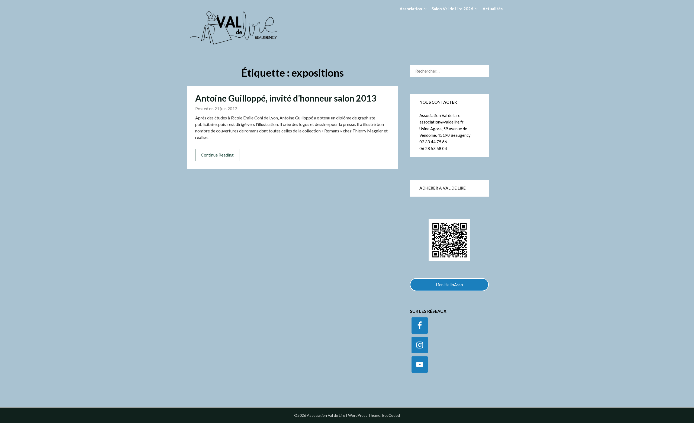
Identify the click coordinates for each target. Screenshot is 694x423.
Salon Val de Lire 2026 (452, 8)
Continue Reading (217, 154)
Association (411, 8)
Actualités (493, 8)
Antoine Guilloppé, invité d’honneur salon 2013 (286, 98)
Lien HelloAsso (449, 284)
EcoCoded (391, 415)
